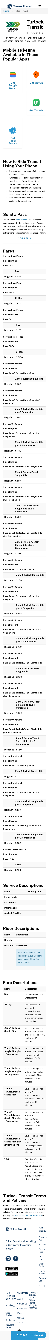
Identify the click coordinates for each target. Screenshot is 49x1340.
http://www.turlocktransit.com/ (28, 1215)
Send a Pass (21, 220)
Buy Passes (24, 1335)
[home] (19, 6)
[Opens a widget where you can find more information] (36, 1335)
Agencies (7, 11)
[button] (40, 6)
